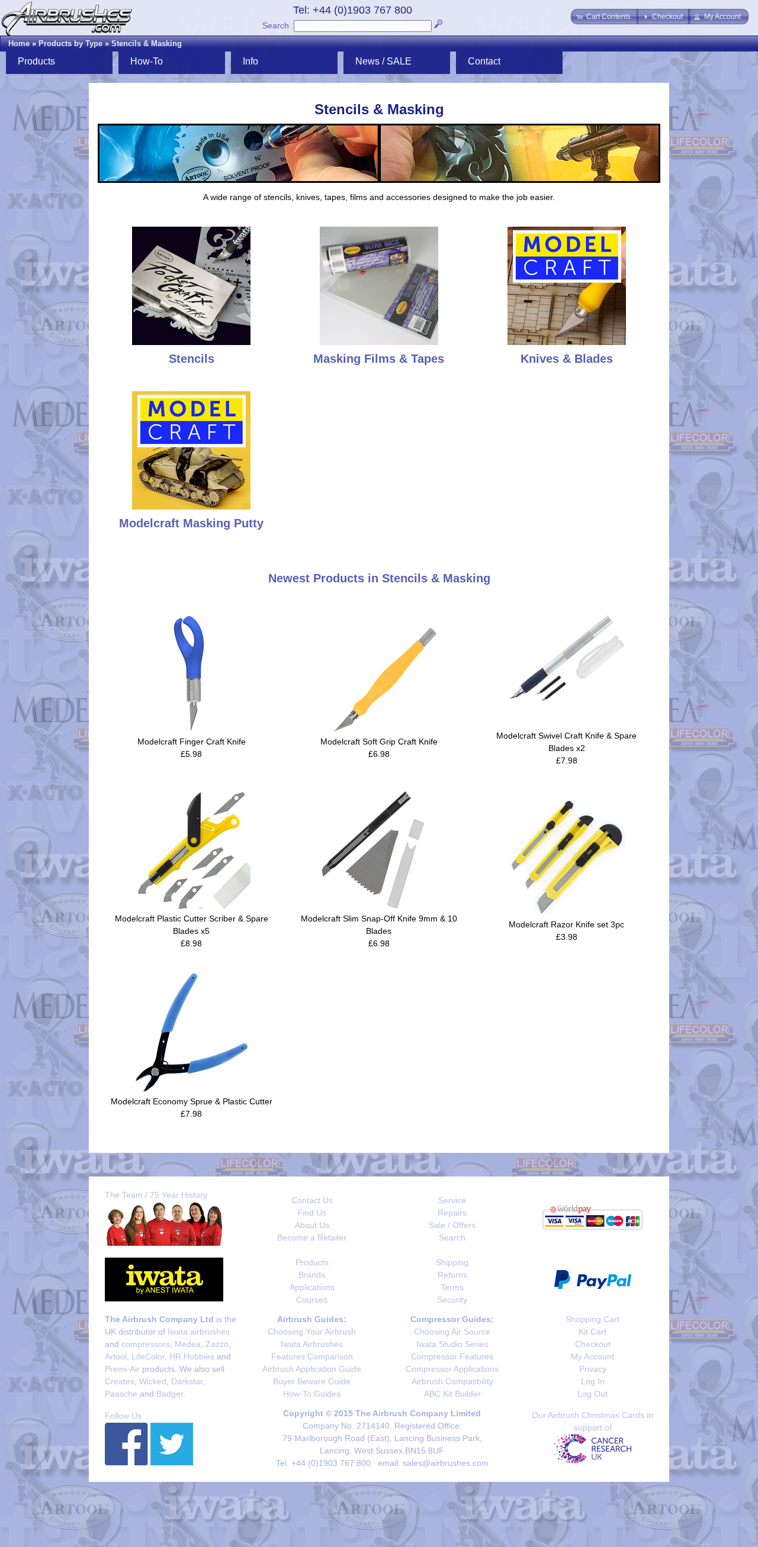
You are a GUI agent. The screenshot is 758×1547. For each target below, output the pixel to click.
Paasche (121, 1393)
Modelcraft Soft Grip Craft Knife (379, 741)
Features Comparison (312, 1356)
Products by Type (70, 43)
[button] (604, 16)
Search (275, 25)
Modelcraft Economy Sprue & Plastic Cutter (191, 1101)
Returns (452, 1275)
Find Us (311, 1212)
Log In (593, 1381)
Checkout (593, 1344)
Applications (312, 1287)
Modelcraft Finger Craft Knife (191, 741)
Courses (311, 1299)
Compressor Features (452, 1356)
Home (19, 43)
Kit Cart (592, 1331)
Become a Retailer (311, 1237)
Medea (188, 1344)
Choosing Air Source (452, 1331)
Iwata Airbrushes (312, 1344)
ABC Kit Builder (452, 1393)
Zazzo (217, 1344)
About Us (312, 1225)
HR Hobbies (191, 1356)
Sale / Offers (452, 1225)
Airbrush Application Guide (311, 1369)
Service (452, 1200)
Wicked (152, 1381)
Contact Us (312, 1200)
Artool (116, 1356)
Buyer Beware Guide (312, 1381)
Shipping (452, 1262)
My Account (592, 1356)
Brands (311, 1275)
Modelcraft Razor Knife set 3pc (566, 924)
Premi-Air (122, 1369)
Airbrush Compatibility (452, 1381)
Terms (452, 1287)
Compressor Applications (452, 1369)
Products (312, 1262)
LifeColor (148, 1356)
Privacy (592, 1369)
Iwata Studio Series (452, 1344)
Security (452, 1299)
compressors (145, 1344)
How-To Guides (312, 1393)
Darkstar (187, 1381)
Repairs (452, 1212)
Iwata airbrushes (199, 1331)
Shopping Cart (592, 1319)
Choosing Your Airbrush (312, 1331)
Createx (119, 1381)
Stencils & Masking (146, 43)
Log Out (592, 1393)
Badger (169, 1393)
